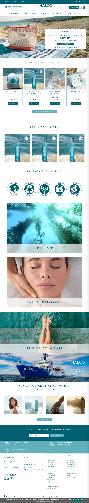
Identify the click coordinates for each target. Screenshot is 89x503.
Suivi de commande (29, 464)
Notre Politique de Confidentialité (44, 501)
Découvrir (12, 103)
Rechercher (74, 7)
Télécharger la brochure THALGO (33, 469)
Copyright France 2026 (52, 497)
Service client (28, 467)
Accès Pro (78, 1)
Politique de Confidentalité (11, 467)
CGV (5, 464)
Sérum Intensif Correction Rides (34, 92)
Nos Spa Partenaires (19, 1)
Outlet (58, 63)
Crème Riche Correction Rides (13, 92)
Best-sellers (32, 63)
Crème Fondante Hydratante (55, 92)
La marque (8, 1)
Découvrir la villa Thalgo (44, 348)
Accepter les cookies (78, 499)
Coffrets (49, 63)
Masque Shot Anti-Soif (76, 91)
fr (83, 2)
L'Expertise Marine (44, 248)
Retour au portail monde (37, 497)
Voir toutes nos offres (44, 111)
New (41, 63)
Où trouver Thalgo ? (15, 7)
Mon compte (27, 462)
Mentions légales (8, 462)
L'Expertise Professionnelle (44, 302)
